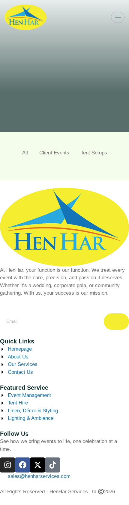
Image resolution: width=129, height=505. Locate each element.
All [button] (25, 153)
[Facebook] (22, 464)
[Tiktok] (52, 464)
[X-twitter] (37, 464)
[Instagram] (7, 464)
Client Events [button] (54, 153)
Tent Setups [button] (94, 153)
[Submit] (116, 321)
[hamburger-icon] (117, 17)
